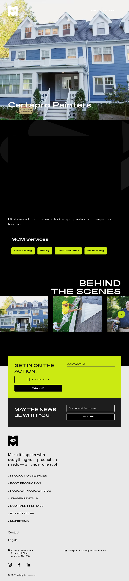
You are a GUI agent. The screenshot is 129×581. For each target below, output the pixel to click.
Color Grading (23, 250)
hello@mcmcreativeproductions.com (87, 550)
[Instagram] (9, 564)
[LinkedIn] (28, 564)
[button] (64, 540)
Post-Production (68, 250)
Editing (44, 250)
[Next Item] (121, 314)
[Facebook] (19, 564)
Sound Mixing (95, 250)
